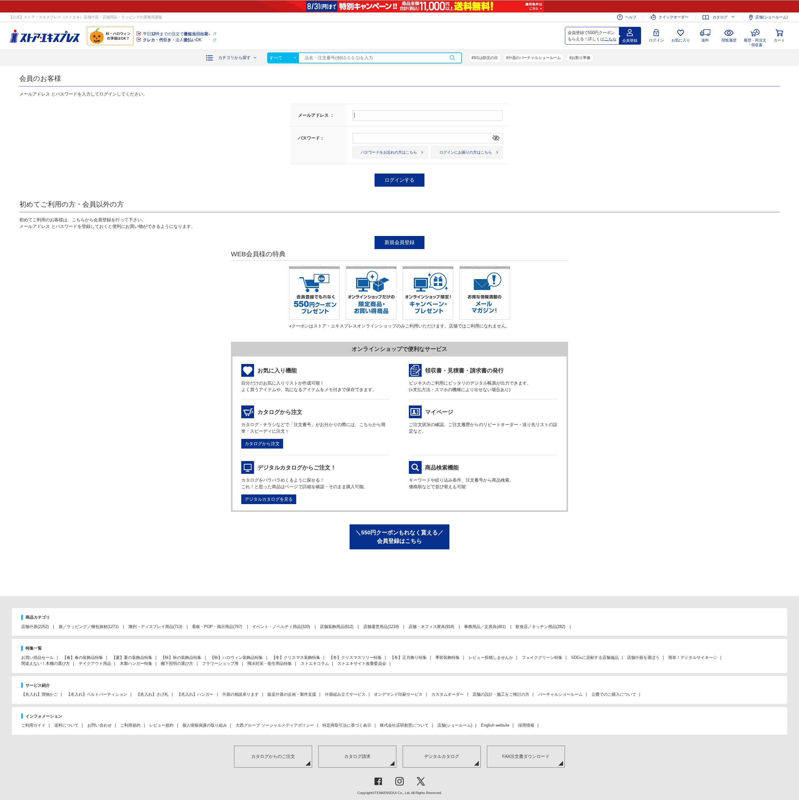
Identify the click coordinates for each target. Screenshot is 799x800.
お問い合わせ (99, 725)
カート (779, 40)
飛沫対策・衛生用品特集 (269, 663)
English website (495, 725)
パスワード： (311, 137)
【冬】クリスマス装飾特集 (296, 657)
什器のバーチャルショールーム (534, 58)
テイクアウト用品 (95, 663)
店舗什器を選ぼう (643, 657)
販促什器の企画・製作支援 (291, 694)
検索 (452, 58)
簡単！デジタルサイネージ (692, 657)
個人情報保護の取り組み (204, 725)
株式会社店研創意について (404, 725)
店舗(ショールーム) (771, 17)
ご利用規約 (130, 725)
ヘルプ (630, 17)
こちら (610, 39)
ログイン (656, 40)
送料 (705, 40)
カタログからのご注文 (273, 756)
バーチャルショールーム (560, 694)
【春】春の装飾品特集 (82, 657)
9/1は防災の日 (486, 58)
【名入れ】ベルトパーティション (96, 694)
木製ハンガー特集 (136, 663)
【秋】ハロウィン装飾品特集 (236, 657)
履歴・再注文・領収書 (755, 41)
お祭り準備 (580, 58)
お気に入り (680, 40)
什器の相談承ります (240, 694)
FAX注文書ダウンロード (526, 756)
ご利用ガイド (33, 725)
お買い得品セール (37, 657)
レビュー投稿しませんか (490, 657)
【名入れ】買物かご (39, 694)
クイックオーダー (674, 17)
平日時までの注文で (176, 34)
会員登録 (629, 40)
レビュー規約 (161, 725)
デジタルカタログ (441, 756)
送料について (66, 725)
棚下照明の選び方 (177, 663)
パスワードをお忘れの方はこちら (389, 152)
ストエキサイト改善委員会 (361, 663)
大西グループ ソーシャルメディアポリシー (275, 725)
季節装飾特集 (447, 657)
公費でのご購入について (613, 694)
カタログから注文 (262, 443)
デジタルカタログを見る (269, 499)
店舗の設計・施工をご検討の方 (501, 694)
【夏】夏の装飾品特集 (132, 657)
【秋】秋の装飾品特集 (181, 657)
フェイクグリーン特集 (542, 657)
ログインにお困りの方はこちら (465, 152)
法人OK (172, 39)
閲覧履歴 (729, 40)
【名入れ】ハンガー (195, 694)
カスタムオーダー (447, 694)
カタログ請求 (357, 756)
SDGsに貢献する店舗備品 (595, 657)
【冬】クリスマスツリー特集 (355, 657)
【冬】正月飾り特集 (408, 657)
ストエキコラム (315, 663)
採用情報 (526, 725)
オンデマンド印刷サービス (398, 694)
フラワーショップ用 (220, 663)
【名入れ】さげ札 (152, 694)
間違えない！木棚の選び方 (45, 663)
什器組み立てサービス (345, 694)
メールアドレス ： (316, 115)
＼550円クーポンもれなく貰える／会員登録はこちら (399, 536)
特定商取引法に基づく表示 (346, 725)
